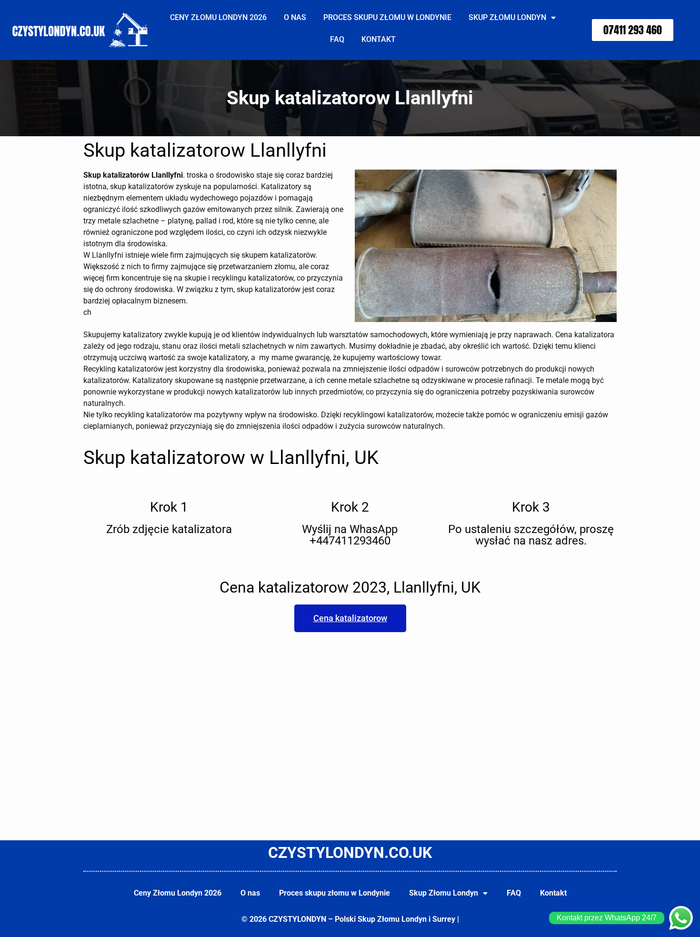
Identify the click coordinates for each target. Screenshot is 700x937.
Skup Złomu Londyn (507, 17)
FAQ (337, 39)
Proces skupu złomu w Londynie (387, 17)
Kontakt (378, 39)
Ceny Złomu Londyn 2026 (218, 17)
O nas (295, 17)
